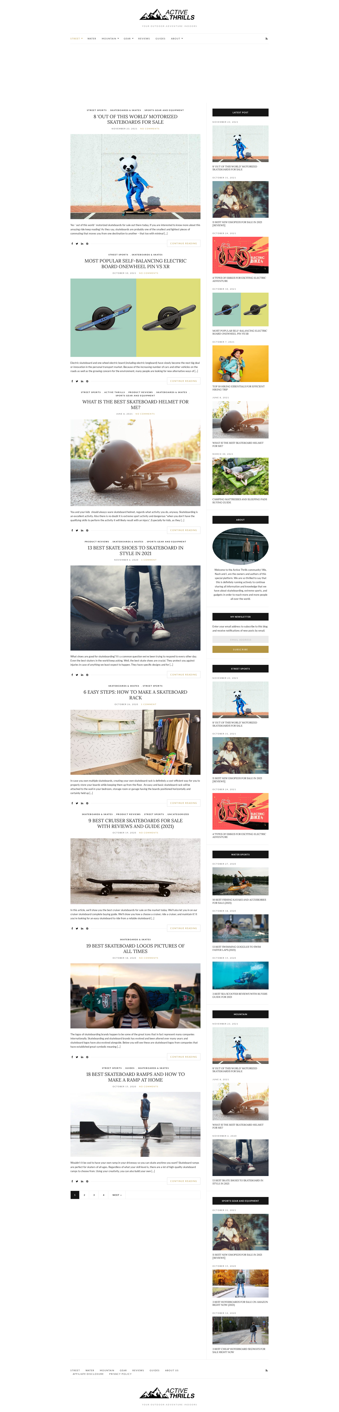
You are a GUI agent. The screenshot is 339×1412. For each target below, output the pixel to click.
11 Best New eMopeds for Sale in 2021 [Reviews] (237, 224)
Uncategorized (178, 814)
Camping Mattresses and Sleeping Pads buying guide (239, 501)
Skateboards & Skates (125, 110)
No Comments (149, 128)
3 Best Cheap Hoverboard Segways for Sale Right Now (238, 1350)
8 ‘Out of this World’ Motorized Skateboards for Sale (136, 119)
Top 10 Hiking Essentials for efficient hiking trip (238, 388)
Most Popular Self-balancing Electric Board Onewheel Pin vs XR (136, 264)
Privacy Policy (120, 1374)
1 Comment (149, 560)
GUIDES (161, 38)
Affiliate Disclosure (88, 1374)
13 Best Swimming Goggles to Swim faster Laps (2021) (236, 948)
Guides (130, 1068)
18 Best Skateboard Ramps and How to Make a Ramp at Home (135, 1077)
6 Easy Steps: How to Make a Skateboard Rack (135, 695)
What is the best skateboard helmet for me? (135, 404)
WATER (91, 38)
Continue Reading (183, 243)
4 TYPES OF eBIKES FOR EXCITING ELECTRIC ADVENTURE (239, 279)
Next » (117, 1195)
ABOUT (175, 38)
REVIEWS (144, 38)
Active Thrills (114, 392)
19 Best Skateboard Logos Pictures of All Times (135, 949)
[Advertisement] (169, 73)
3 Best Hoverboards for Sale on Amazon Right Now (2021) (240, 1303)
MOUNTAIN (109, 38)
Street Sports (97, 110)
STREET (75, 38)
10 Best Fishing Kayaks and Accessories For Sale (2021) (239, 901)
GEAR (127, 38)
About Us (172, 1370)
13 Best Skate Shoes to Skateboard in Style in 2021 (135, 550)
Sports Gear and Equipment (164, 110)
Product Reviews (140, 392)
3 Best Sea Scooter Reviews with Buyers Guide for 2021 (239, 995)
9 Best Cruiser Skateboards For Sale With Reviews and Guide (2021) (135, 823)
